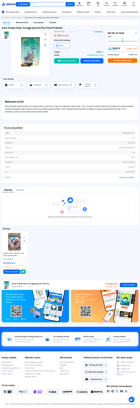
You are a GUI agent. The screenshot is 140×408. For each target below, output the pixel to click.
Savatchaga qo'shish (68, 61)
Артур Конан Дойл (126, 177)
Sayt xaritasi (64, 374)
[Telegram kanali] (112, 391)
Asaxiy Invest (64, 371)
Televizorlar (111, 12)
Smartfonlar (67, 12)
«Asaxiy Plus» (30, 368)
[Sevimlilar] (45, 34)
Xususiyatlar (38, 22)
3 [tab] (122, 39)
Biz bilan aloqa (7, 374)
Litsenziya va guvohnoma (10, 368)
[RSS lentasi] (126, 391)
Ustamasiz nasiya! (49, 12)
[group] (30, 51)
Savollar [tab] (20, 190)
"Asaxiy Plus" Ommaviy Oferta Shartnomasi (40, 371)
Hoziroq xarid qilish (92, 61)
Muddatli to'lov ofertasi (32, 374)
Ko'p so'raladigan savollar (34, 362)
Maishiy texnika (83, 12)
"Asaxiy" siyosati (7, 371)
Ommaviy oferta (30, 376)
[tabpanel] (70, 208)
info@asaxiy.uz (126, 365)
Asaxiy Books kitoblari (129, 12)
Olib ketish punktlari (96, 372)
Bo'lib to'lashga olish (122, 60)
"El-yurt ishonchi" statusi (33, 365)
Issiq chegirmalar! (12, 12)
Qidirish (70, 4)
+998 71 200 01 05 (127, 362)
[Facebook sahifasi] (108, 391)
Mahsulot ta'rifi (22, 22)
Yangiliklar (63, 365)
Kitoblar (98, 12)
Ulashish (99, 32)
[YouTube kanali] (121, 391)
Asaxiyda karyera (8, 365)
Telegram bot (125, 369)
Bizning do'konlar (96, 365)
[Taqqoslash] (45, 39)
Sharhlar (52, 22)
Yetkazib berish (96, 379)
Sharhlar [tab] (8, 190)
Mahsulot (6, 22)
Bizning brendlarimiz (67, 362)
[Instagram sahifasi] (117, 391)
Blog (61, 368)
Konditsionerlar (31, 12)
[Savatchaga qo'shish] (23, 272)
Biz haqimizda (6, 362)
